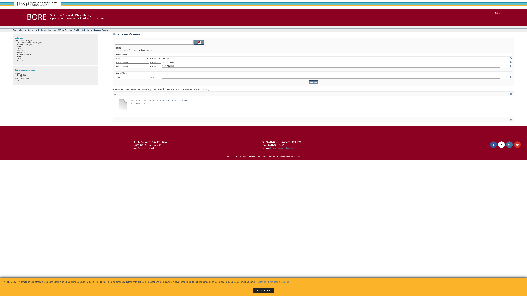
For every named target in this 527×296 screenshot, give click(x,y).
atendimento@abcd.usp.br (281, 148)
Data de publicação (24, 44)
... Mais (20, 77)
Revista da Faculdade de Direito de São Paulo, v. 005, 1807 (160, 100)
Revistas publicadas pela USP (49, 30)
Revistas (31, 30)
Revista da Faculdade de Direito (77, 30)
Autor (19, 46)
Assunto (20, 50)
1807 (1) (20, 81)
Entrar (497, 13)
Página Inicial (18, 30)
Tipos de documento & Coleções (29, 43)
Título (19, 48)
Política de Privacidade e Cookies (272, 282)
